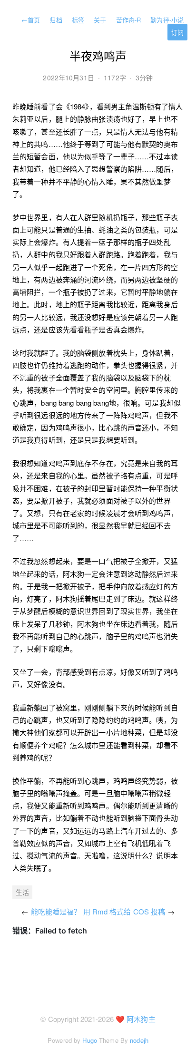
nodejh (139, 1040)
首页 (30, 19)
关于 (100, 19)
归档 (55, 19)
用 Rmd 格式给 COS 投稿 (124, 911)
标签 (78, 19)
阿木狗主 (141, 1019)
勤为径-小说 (167, 19)
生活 (22, 892)
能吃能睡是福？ (56, 911)
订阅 (177, 32)
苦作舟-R (128, 19)
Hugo (89, 1040)
